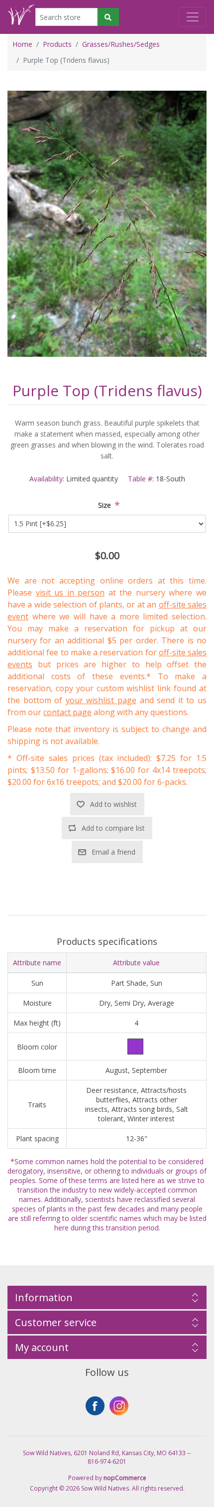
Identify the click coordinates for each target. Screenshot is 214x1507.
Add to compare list (113, 828)
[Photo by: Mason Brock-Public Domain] (107, 223)
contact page (67, 712)
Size (104, 505)
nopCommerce (125, 1478)
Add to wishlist (113, 804)
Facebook (95, 1405)
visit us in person (70, 592)
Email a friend (113, 852)
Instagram (118, 1405)
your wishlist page (101, 700)
